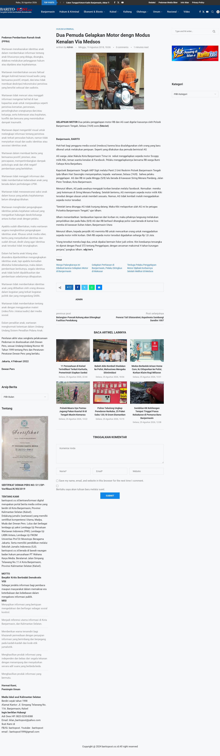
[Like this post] (70, 287)
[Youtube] (122, 2)
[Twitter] (118, 2)
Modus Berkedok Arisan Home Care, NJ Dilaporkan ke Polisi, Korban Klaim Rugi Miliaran (147, 369)
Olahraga (141, 11)
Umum (156, 11)
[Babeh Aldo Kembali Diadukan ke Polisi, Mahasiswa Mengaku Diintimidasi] (110, 350)
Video (187, 11)
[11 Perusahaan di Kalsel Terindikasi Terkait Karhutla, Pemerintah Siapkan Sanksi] (73, 350)
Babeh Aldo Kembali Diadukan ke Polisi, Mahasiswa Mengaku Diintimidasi (110, 369)
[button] (60, 2)
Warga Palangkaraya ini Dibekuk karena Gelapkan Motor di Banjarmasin (72, 268)
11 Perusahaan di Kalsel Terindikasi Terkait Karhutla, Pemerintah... (94, 3)
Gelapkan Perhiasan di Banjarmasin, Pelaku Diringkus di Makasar (107, 268)
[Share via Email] (99, 287)
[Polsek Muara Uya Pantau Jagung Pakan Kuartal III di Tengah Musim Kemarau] (73, 392)
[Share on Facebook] (77, 287)
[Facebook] (114, 2)
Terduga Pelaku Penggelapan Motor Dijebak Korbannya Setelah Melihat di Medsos (141, 268)
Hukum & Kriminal (69, 11)
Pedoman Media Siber (168, 2)
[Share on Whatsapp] (92, 287)
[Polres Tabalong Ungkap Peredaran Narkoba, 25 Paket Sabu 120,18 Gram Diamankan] (110, 392)
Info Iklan (185, 2)
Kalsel (113, 11)
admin (70, 47)
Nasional (172, 11)
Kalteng (127, 11)
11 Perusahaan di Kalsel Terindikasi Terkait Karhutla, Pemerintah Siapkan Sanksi (73, 369)
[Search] (212, 11)
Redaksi (152, 2)
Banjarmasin (48, 11)
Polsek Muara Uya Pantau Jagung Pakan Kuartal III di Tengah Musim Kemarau (73, 411)
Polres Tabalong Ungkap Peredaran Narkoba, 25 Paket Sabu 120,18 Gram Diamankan (110, 411)
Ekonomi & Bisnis (93, 11)
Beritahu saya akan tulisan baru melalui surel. (80, 489)
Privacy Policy (198, 2)
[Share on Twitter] (84, 287)
